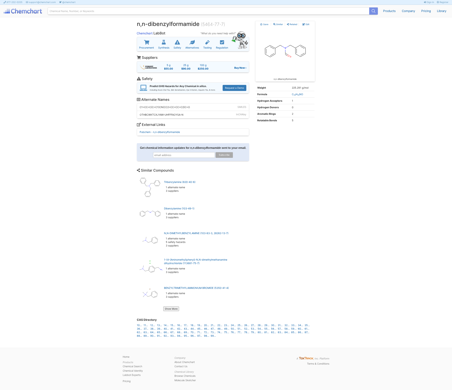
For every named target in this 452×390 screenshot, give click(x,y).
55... (267, 328)
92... (166, 335)
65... (159, 332)
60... (300, 328)
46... (206, 328)
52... (246, 328)
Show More (171, 308)
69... (186, 332)
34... (300, 325)
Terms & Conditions (318, 363)
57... (280, 328)
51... (239, 328)
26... (246, 325)
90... (153, 335)
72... (206, 332)
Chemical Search (132, 366)
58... (287, 328)
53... (253, 328)
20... (206, 325)
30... (273, 325)
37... (146, 328)
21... (213, 325)
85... (293, 332)
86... (300, 332)
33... (293, 325)
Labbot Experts (132, 374)
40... (166, 328)
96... (193, 335)
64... (153, 332)
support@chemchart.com (42, 2)
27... (253, 325)
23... (226, 325)
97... (199, 335)
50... (233, 328)
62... (139, 332)
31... (280, 325)
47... (213, 328)
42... (179, 328)
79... (253, 332)
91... (159, 335)
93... (173, 335)
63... (146, 332)
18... (193, 325)
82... (273, 332)
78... (246, 332)
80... (260, 332)
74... (219, 332)
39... (159, 328)
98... (206, 335)
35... (307, 325)
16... (179, 325)
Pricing (426, 11)
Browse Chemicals (184, 375)
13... (159, 325)
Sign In (430, 2)
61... (307, 328)
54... (260, 328)
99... (213, 335)
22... (219, 325)
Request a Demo (234, 87)
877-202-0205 (14, 2)
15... (172, 325)
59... (293, 328)
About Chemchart (184, 362)
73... (213, 332)
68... (179, 332)
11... (146, 325)
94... (179, 335)
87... (307, 332)
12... (152, 325)
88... (139, 335)
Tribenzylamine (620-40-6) (179, 181)
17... (186, 325)
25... (240, 325)
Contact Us (180, 366)
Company (408, 11)
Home (126, 356)
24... (233, 325)
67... (172, 332)
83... (280, 332)
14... (166, 325)
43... (186, 328)
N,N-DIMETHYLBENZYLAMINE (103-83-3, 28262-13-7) (196, 233)
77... (239, 332)
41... (172, 328)
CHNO (297, 94)
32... (287, 325)
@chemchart (69, 2)
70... (193, 332)
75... (226, 332)
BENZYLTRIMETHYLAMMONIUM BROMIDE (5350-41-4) (196, 287)
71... (199, 332)
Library (441, 11)
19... (199, 325)
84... (287, 332)
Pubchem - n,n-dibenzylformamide (160, 131)
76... (233, 332)
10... (139, 325)
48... (220, 328)
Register (443, 2)
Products (389, 11)
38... (153, 328)
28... (260, 325)
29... (266, 325)
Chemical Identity (133, 370)
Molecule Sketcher (185, 380)
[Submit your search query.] (373, 11)
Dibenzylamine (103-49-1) (179, 208)
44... (193, 328)
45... (200, 328)
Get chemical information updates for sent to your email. (193, 147)
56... (273, 328)
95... (186, 335)
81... (266, 332)
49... (226, 328)
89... (146, 335)
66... (166, 332)
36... (139, 328)
